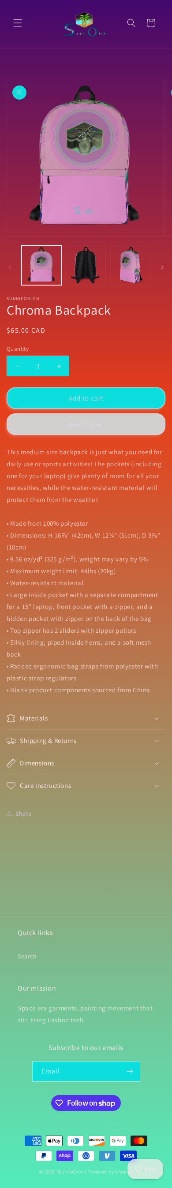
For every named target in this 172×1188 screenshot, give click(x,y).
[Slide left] (9, 267)
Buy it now (86, 424)
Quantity (18, 349)
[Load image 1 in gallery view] (41, 265)
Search (27, 956)
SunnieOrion (71, 1172)
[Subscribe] (130, 1071)
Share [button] (23, 813)
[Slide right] (162, 267)
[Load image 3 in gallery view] (130, 265)
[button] (17, 23)
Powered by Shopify (110, 1172)
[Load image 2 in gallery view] (85, 265)
